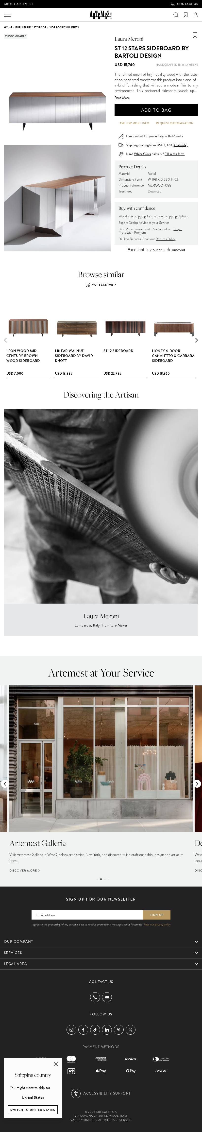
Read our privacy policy (156, 924)
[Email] (107, 997)
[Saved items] (186, 15)
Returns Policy (165, 239)
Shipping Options (177, 216)
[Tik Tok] (95, 1029)
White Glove (142, 154)
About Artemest (18, 4)
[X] (130, 1029)
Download (154, 191)
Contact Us (187, 4)
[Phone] (95, 997)
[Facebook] (83, 1029)
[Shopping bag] (196, 15)
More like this (102, 285)
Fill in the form (175, 154)
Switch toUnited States (32, 1110)
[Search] (176, 15)
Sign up (157, 915)
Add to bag (156, 110)
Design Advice (138, 222)
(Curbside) (180, 145)
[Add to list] (195, 35)
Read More (122, 97)
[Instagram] (71, 1029)
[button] (197, 340)
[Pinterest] (118, 1029)
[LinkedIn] (107, 1029)
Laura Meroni (129, 38)
